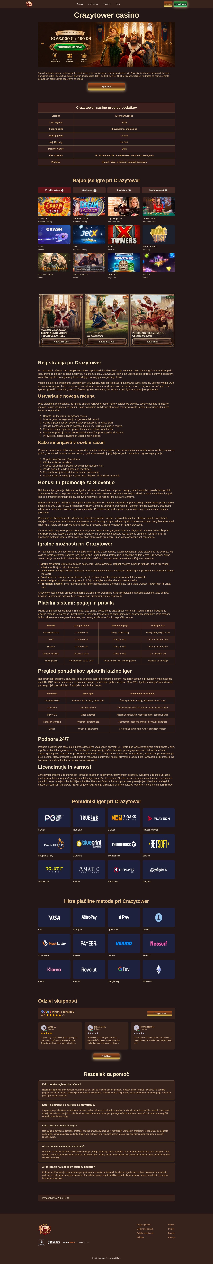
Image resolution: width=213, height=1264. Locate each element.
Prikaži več (106, 1056)
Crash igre (122, 190)
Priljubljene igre (52, 190)
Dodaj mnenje (159, 1013)
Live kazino (87, 190)
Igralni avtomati (156, 190)
